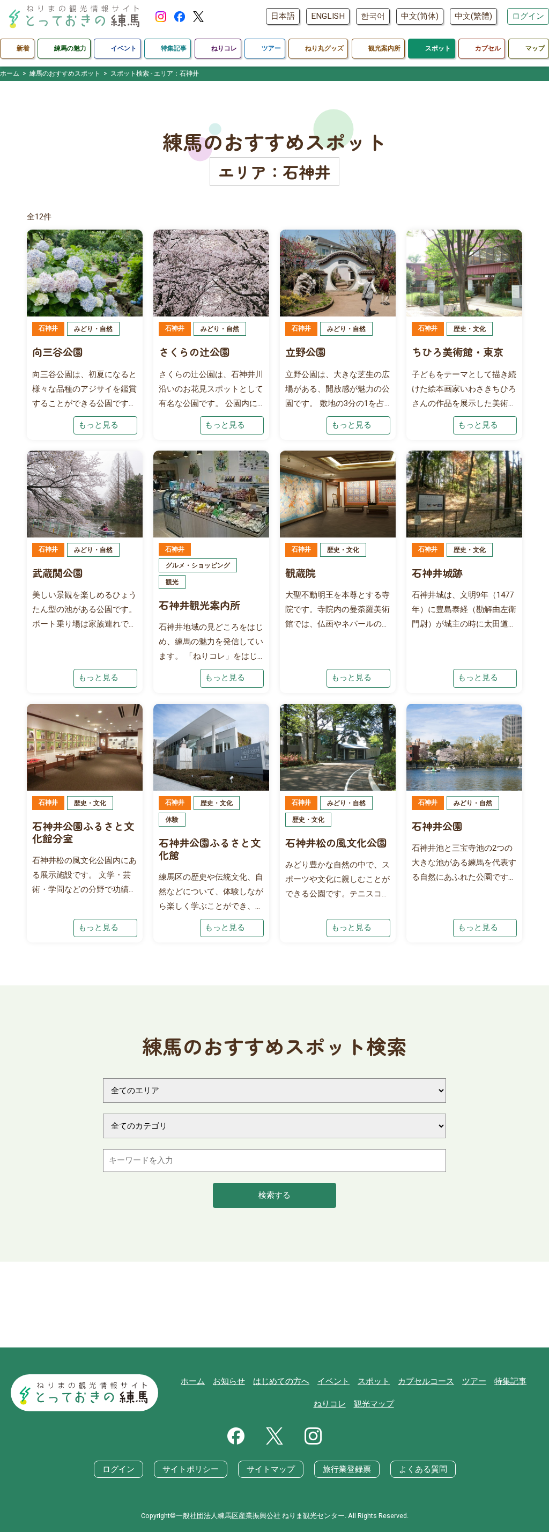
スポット (374, 1381)
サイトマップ (271, 1469)
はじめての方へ (281, 1381)
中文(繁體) (473, 16)
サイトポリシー (190, 1469)
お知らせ (229, 1381)
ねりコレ (330, 1404)
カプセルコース (426, 1381)
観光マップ (374, 1404)
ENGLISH (328, 16)
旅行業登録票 (347, 1469)
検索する (274, 1195)
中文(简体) (420, 16)
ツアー (474, 1381)
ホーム (193, 1381)
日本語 (283, 16)
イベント (333, 1381)
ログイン (528, 16)
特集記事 (510, 1381)
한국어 (373, 16)
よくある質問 (423, 1469)
